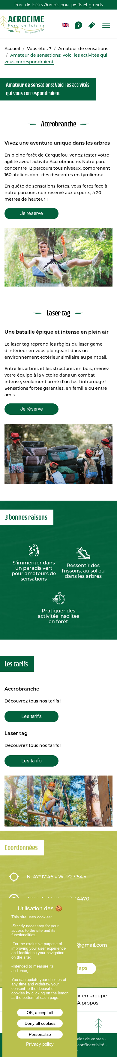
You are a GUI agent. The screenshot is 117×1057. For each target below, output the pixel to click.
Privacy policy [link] (40, 1044)
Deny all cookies (40, 1023)
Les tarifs (31, 716)
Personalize (40, 1034)
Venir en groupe (87, 996)
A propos (87, 1003)
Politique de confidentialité (79, 1045)
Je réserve (31, 213)
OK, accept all (40, 1012)
